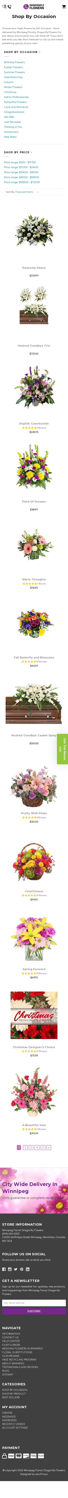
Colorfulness (34, 891)
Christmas (10, 92)
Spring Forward (34, 969)
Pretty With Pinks (34, 813)
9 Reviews (41, 817)
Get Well (9, 117)
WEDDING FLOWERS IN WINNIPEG (22, 1348)
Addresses (9, 1420)
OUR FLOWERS (11, 1345)
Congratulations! (14, 112)
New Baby (10, 137)
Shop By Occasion (14, 1390)
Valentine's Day (13, 77)
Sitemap (7, 1374)
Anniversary (11, 132)
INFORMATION (11, 1334)
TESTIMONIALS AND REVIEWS (20, 1367)
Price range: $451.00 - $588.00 (21, 177)
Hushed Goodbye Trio (34, 345)
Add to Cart (36, 240)
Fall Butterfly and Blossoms (34, 657)
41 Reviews (41, 895)
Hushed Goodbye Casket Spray (34, 735)
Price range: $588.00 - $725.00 (22, 182)
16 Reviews (41, 1051)
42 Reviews (41, 661)
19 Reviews (41, 973)
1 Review (41, 583)
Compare (34, 232)
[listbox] (27, 192)
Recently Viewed (13, 1424)
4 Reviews (41, 427)
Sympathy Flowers (15, 102)
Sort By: (10, 192)
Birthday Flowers (14, 62)
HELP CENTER (10, 1341)
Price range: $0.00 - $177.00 (20, 162)
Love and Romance (16, 107)
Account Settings (15, 1428)
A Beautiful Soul (34, 1125)
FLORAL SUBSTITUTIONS (17, 1352)
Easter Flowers (13, 67)
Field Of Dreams (34, 501)
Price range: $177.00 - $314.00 (21, 167)
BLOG (5, 1371)
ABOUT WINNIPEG (13, 1363)
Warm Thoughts (34, 579)
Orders (7, 1413)
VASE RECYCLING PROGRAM (19, 1359)
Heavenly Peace (34, 267)
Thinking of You (13, 127)
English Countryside (34, 423)
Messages (9, 1416)
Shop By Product (14, 1394)
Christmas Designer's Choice (34, 1047)
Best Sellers (11, 1397)
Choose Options (36, 396)
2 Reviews (41, 1129)
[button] (62, 749)
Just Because (12, 122)
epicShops (41, 1474)
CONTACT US (10, 1337)
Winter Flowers (13, 87)
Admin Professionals (16, 97)
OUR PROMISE (11, 1356)
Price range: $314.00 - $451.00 (21, 172)
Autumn (9, 82)
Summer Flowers (14, 72)
